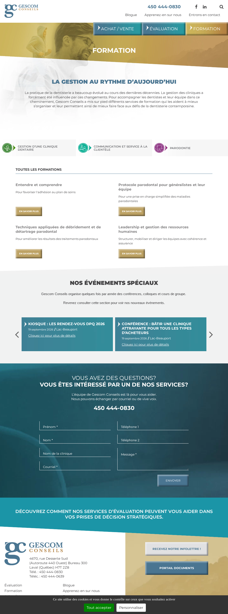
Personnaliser (131, 608)
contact (204, 15)
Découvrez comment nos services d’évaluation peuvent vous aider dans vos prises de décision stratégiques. (114, 514)
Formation (206, 28)
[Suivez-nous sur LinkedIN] (204, 7)
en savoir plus (29, 211)
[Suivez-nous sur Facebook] (196, 7)
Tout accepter (99, 608)
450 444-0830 (164, 6)
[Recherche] (222, 7)
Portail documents (176, 568)
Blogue (131, 15)
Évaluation (164, 28)
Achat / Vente (117, 28)
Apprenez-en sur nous (163, 15)
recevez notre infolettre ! (177, 549)
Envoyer (173, 480)
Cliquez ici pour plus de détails (51, 336)
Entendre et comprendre (39, 185)
